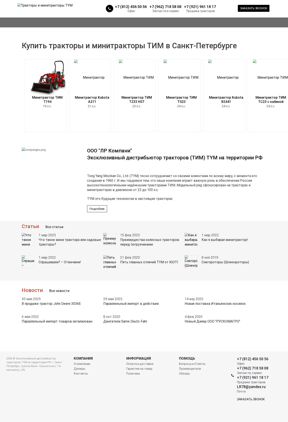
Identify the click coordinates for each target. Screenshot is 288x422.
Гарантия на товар (139, 368)
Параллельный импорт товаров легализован (57, 321)
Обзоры (184, 373)
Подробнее (97, 208)
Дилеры (79, 368)
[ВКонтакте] (274, 8)
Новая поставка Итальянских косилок (215, 304)
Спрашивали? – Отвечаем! (60, 262)
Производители (190, 368)
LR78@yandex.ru (251, 386)
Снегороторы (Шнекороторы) (225, 262)
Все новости (59, 291)
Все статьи (54, 227)
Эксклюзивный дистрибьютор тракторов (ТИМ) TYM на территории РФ (174, 158)
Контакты (81, 373)
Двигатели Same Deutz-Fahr (125, 321)
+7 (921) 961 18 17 (200, 6)
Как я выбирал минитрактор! (225, 240)
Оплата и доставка (139, 364)
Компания (83, 358)
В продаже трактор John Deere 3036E (51, 304)
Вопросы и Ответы (192, 364)
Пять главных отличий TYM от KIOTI (149, 262)
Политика (133, 373)
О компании (82, 364)
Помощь (187, 358)
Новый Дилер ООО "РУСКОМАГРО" (212, 321)
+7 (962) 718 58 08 (165, 6)
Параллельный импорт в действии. (131, 304)
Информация (138, 358)
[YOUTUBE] (282, 8)
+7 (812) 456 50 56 (131, 6)
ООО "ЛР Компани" (109, 151)
